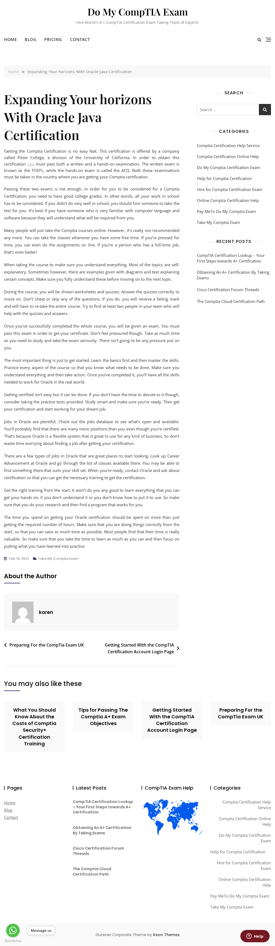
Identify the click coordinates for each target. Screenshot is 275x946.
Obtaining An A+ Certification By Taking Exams (233, 274)
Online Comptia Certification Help (228, 200)
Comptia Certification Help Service (228, 145)
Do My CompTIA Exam (138, 11)
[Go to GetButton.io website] (12, 940)
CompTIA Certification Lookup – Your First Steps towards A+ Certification (231, 258)
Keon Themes (166, 934)
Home (10, 39)
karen (46, 612)
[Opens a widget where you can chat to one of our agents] (255, 936)
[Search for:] (234, 109)
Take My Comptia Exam (58, 558)
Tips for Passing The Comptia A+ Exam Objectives (103, 717)
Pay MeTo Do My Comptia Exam (226, 211)
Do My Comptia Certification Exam (228, 167)
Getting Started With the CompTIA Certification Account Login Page (139, 648)
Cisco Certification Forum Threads (228, 289)
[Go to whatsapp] (13, 930)
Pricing (53, 39)
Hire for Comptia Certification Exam (229, 189)
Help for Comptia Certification (224, 178)
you (30, 164)
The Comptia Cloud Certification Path (231, 301)
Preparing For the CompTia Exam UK (46, 645)
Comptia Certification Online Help (228, 156)
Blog (30, 39)
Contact (80, 39)
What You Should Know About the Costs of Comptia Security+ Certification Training (34, 727)
